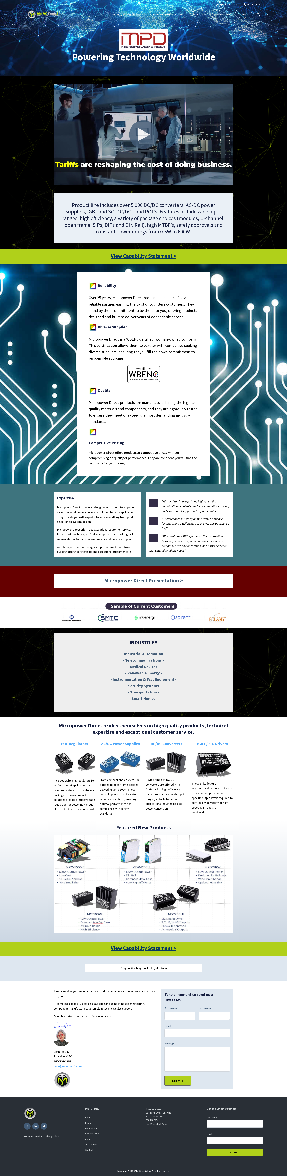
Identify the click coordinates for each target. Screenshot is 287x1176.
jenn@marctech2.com (157, 1123)
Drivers (221, 743)
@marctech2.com (229, 4)
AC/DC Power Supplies (120, 743)
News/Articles (135, 14)
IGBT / (202, 743)
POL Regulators (74, 743)
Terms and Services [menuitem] (34, 1136)
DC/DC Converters (166, 743)
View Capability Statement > (143, 256)
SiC (211, 743)
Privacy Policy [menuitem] (52, 1136)
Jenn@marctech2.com (68, 1066)
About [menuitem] (88, 1139)
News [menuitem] (88, 1122)
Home (116, 14)
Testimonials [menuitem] (91, 1144)
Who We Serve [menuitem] (92, 1133)
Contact (244, 14)
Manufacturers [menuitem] (92, 1128)
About (206, 14)
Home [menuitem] (88, 1117)
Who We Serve (187, 14)
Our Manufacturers (161, 14)
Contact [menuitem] (89, 1149)
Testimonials (224, 14)
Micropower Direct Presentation (141, 580)
